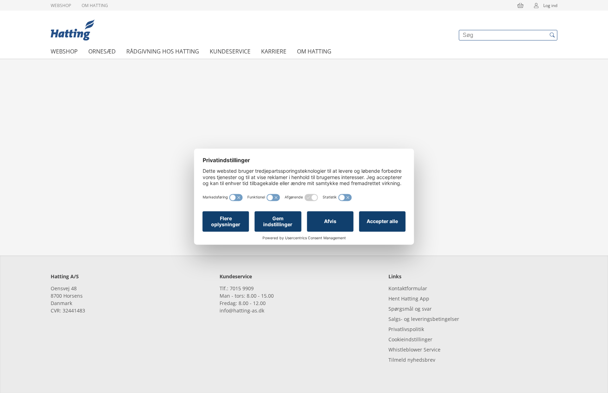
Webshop (61, 5)
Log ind (550, 5)
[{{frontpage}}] (73, 30)
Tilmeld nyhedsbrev (411, 359)
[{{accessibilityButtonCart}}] (520, 5)
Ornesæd (102, 51)
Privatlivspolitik (406, 329)
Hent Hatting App (408, 298)
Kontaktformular (407, 288)
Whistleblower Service (414, 349)
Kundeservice (230, 51)
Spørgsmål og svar (410, 308)
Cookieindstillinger (410, 339)
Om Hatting (95, 5)
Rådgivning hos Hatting (162, 51)
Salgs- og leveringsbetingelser (423, 319)
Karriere (273, 51)
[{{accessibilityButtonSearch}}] (552, 35)
